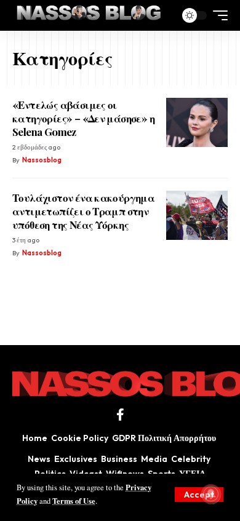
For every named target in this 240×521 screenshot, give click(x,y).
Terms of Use (73, 500)
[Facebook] (120, 414)
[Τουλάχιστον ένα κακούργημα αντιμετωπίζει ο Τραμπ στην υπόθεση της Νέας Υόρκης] (197, 215)
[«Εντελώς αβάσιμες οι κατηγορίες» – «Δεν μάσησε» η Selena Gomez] (197, 122)
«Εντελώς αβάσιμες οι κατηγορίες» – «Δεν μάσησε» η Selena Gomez (83, 118)
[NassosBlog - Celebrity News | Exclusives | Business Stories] (89, 15)
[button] (199, 494)
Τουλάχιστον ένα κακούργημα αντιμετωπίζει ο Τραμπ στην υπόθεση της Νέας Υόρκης (83, 211)
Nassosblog (42, 160)
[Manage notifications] (211, 494)
